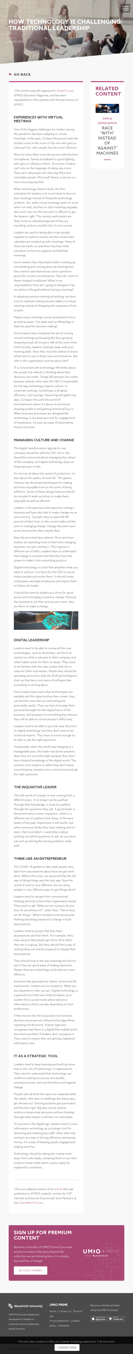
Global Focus (65, 90)
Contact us (64, 1311)
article (58, 1189)
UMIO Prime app (109, 1310)
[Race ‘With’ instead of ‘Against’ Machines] (107, 108)
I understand (66, 1347)
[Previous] (101, 126)
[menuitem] (125, 4)
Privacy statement (59, 1321)
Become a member (100, 1305)
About (53, 1311)
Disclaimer (64, 1326)
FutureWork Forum (31, 1203)
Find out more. (106, 1341)
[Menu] (125, 8)
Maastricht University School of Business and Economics (24, 1324)
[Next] (114, 126)
